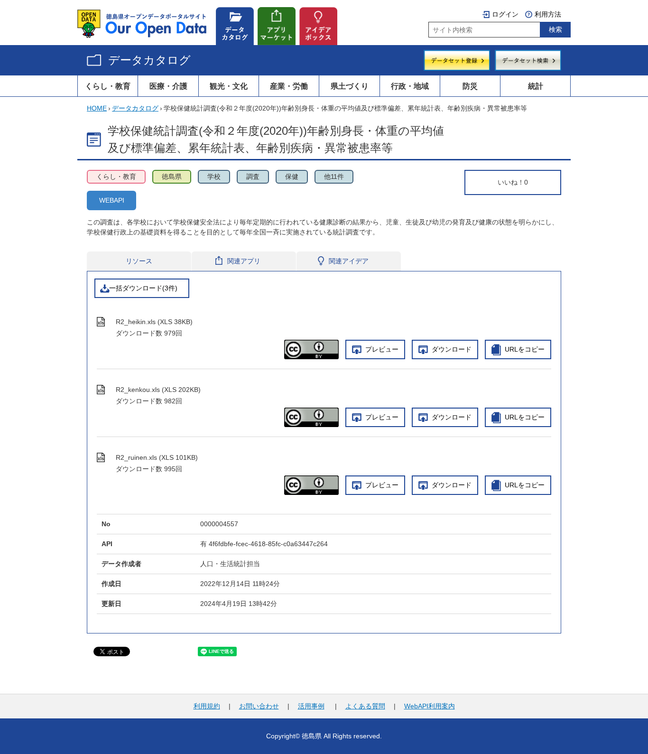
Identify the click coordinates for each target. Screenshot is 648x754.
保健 (291, 176)
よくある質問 (365, 706)
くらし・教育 (107, 86)
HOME (97, 108)
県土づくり (350, 86)
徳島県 (172, 176)
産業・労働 (289, 86)
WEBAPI (111, 200)
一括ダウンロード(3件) (143, 288)
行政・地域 (410, 86)
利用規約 (207, 706)
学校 (214, 176)
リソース (139, 261)
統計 (535, 86)
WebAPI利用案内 (429, 706)
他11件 (334, 176)
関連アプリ (243, 261)
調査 (252, 176)
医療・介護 (168, 86)
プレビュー (381, 349)
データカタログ (149, 60)
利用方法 (548, 14)
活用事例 (311, 706)
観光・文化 (229, 86)
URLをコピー (525, 349)
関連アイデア (349, 261)
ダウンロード (452, 349)
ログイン (505, 14)
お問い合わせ (259, 706)
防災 (470, 86)
